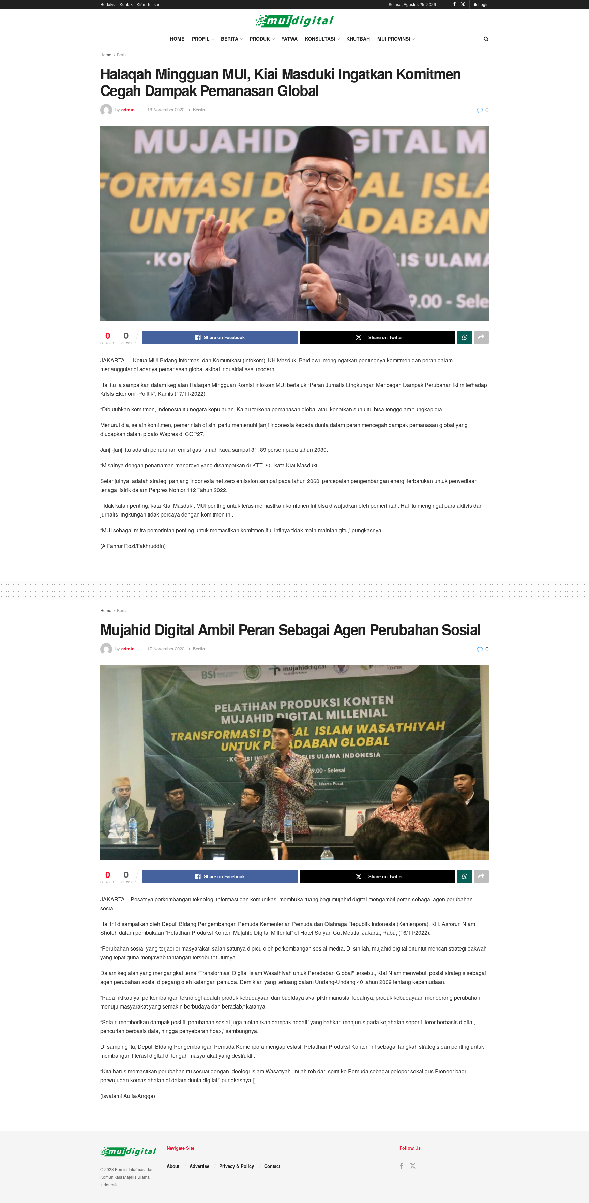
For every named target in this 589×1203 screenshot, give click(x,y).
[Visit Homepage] (294, 21)
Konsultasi (320, 38)
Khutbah (358, 38)
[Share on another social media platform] (481, 337)
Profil (201, 38)
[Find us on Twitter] (462, 4)
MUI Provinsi (393, 38)
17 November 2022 (165, 648)
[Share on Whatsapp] (464, 337)
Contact (272, 1166)
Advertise (199, 1166)
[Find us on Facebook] (454, 4)
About (173, 1166)
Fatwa (289, 38)
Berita (229, 38)
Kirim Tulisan (149, 4)
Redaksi (108, 4)
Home (177, 38)
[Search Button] (486, 38)
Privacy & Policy (236, 1166)
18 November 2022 (165, 109)
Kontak (126, 4)
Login (483, 4)
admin (128, 109)
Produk (260, 38)
